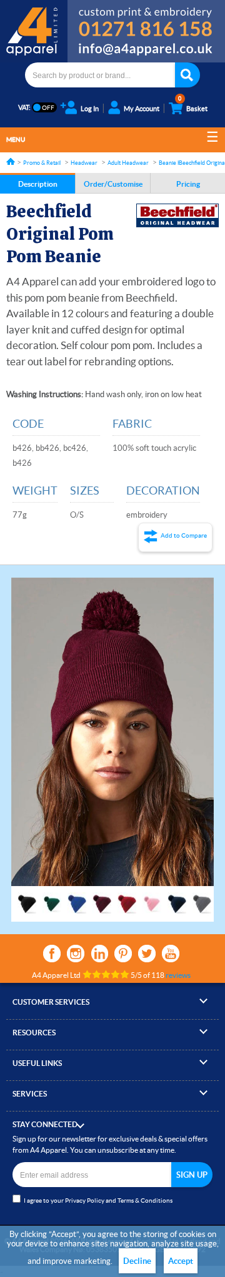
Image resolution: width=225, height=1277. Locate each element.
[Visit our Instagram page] (76, 953)
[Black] (27, 898)
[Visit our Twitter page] (147, 953)
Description (38, 184)
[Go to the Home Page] (10, 161)
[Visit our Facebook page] (52, 953)
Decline (137, 1261)
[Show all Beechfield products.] (177, 215)
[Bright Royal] (77, 898)
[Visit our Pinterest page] (123, 953)
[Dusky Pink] (151, 898)
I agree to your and (98, 1200)
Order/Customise (113, 184)
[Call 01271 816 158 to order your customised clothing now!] (146, 20)
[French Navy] (177, 898)
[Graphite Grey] (201, 898)
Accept (180, 1261)
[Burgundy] (101, 898)
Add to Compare (184, 535)
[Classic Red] (127, 898)
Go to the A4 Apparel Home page (34, 31)
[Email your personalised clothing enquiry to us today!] (146, 51)
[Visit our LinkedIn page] (99, 953)
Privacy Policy (84, 1200)
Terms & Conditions (145, 1200)
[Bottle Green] (51, 898)
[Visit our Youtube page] (170, 953)
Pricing (188, 184)
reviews (178, 975)
